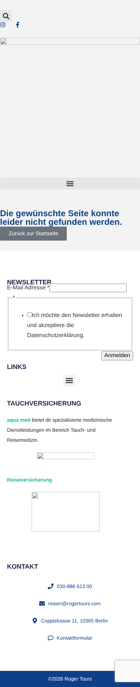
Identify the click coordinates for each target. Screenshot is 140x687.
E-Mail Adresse (28, 288)
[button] (6, 16)
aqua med (19, 420)
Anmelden (117, 355)
